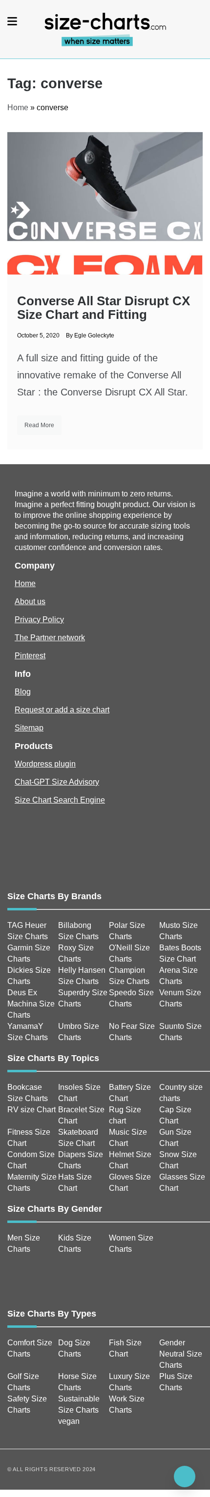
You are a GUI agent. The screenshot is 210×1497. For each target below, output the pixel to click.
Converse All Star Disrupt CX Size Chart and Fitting (103, 308)
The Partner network (50, 637)
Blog (23, 692)
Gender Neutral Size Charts (180, 1354)
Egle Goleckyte (94, 335)
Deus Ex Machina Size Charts (31, 1003)
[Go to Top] (184, 1476)
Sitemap (29, 728)
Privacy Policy (39, 619)
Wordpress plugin (45, 764)
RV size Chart (31, 1109)
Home (17, 107)
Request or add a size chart (62, 710)
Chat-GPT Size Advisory (57, 782)
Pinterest (30, 655)
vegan (69, 1421)
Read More (39, 425)
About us (30, 601)
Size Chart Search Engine (60, 800)
